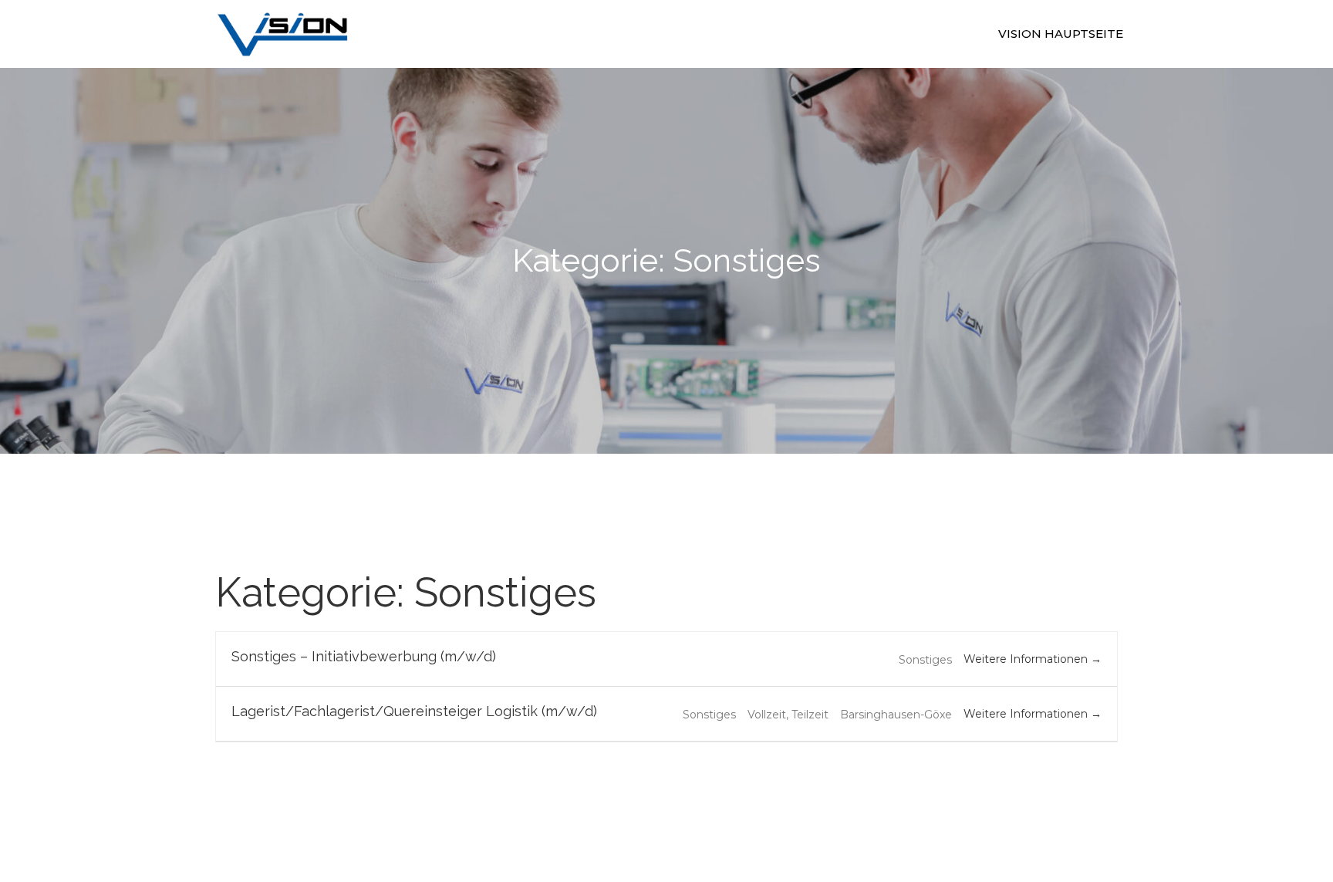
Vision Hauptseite (1060, 33)
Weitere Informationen (1027, 659)
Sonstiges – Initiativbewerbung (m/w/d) (363, 656)
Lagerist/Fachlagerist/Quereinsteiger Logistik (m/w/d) (414, 711)
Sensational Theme (829, 800)
